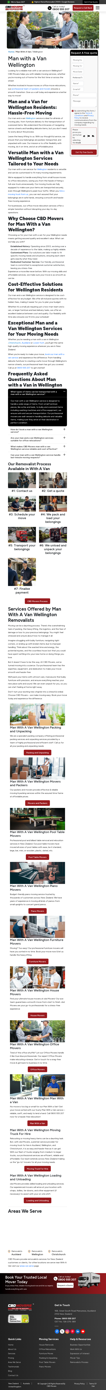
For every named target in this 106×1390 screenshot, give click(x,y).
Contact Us (13, 1375)
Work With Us (76, 1349)
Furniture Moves (46, 1353)
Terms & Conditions (83, 114)
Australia (26, 1383)
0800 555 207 (23, 367)
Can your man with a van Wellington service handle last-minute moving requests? (35, 456)
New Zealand (13, 1383)
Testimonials (13, 1366)
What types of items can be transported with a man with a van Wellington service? (34, 392)
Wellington (31, 118)
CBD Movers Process (37, 601)
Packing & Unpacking (48, 1358)
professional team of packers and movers (31, 88)
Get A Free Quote (91, 2)
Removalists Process (79, 1362)
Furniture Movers (37, 961)
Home (10, 1345)
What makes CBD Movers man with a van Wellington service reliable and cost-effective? (34, 447)
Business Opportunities (80, 1345)
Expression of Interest (79, 1353)
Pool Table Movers (37, 857)
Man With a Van (37, 1123)
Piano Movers (37, 911)
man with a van (23, 51)
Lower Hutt (38, 342)
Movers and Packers (37, 803)
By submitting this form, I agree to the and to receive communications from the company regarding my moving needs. (85, 118)
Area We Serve (14, 1362)
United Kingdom (14, 1387)
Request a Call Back (83, 8)
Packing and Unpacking (37, 752)
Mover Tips (75, 1358)
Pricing (11, 1358)
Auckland (26, 342)
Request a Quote (65, 1285)
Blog (10, 1371)
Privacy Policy (79, 1384)
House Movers (37, 1015)
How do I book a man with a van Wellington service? (31, 430)
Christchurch (15, 342)
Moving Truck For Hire (37, 1168)
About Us (12, 1349)
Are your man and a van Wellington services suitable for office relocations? (32, 439)
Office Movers (37, 1069)
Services (11, 1353)
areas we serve (27, 1266)
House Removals (46, 1345)
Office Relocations (47, 1349)
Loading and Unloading (37, 1200)
